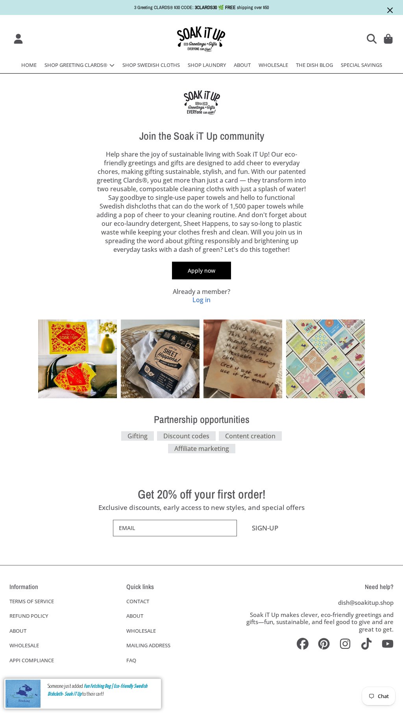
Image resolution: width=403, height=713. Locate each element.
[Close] (390, 10)
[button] (373, 38)
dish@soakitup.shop (366, 602)
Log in (201, 300)
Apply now (201, 270)
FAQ (131, 660)
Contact (137, 601)
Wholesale (24, 645)
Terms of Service (31, 601)
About (17, 630)
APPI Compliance (31, 660)
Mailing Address (148, 645)
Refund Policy (28, 615)
